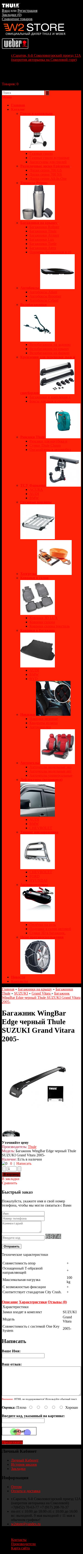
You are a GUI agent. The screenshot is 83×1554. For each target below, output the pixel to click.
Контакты (19, 981)
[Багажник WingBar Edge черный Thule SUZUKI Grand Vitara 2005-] (37, 1119)
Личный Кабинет (25, 1460)
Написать (23, 1163)
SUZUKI (21, 993)
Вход (6, 11)
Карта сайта (20, 1548)
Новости (18, 977)
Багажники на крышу (35, 989)
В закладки (10, 1179)
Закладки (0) (11, 15)
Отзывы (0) (57, 1302)
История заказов (24, 1464)
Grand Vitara (41, 993)
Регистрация (27, 11)
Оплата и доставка (25, 1491)
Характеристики (33, 1302)
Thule (32, 1147)
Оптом (16, 1487)
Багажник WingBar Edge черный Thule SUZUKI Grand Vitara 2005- (41, 997)
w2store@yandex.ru (26, 1524)
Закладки (18, 1469)
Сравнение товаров (17, 19)
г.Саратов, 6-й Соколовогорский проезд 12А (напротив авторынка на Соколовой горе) (46, 57)
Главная (8, 989)
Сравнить (9, 1183)
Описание (10, 1302)
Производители (23, 1544)
